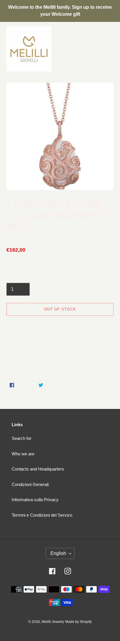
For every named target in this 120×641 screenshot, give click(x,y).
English (58, 553)
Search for (21, 438)
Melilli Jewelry (53, 622)
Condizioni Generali (30, 484)
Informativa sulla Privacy (35, 499)
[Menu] (110, 49)
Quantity (13, 278)
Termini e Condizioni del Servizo (42, 515)
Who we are (23, 453)
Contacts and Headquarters (38, 468)
